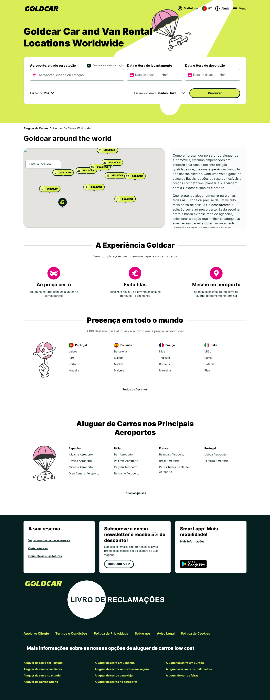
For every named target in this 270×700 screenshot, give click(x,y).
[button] (62, 203)
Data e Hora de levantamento (149, 65)
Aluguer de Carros (36, 128)
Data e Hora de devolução (205, 65)
